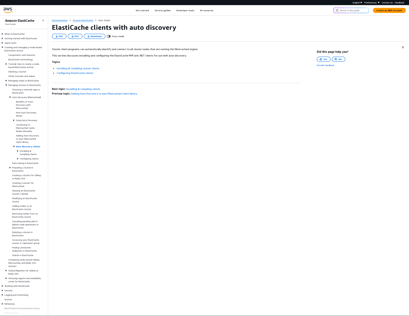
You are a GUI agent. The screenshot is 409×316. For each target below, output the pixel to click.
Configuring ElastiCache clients (75, 73)
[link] (104, 20)
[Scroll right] (216, 10)
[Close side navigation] (43, 20)
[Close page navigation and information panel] (403, 47)
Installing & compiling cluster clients (78, 68)
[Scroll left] (133, 10)
